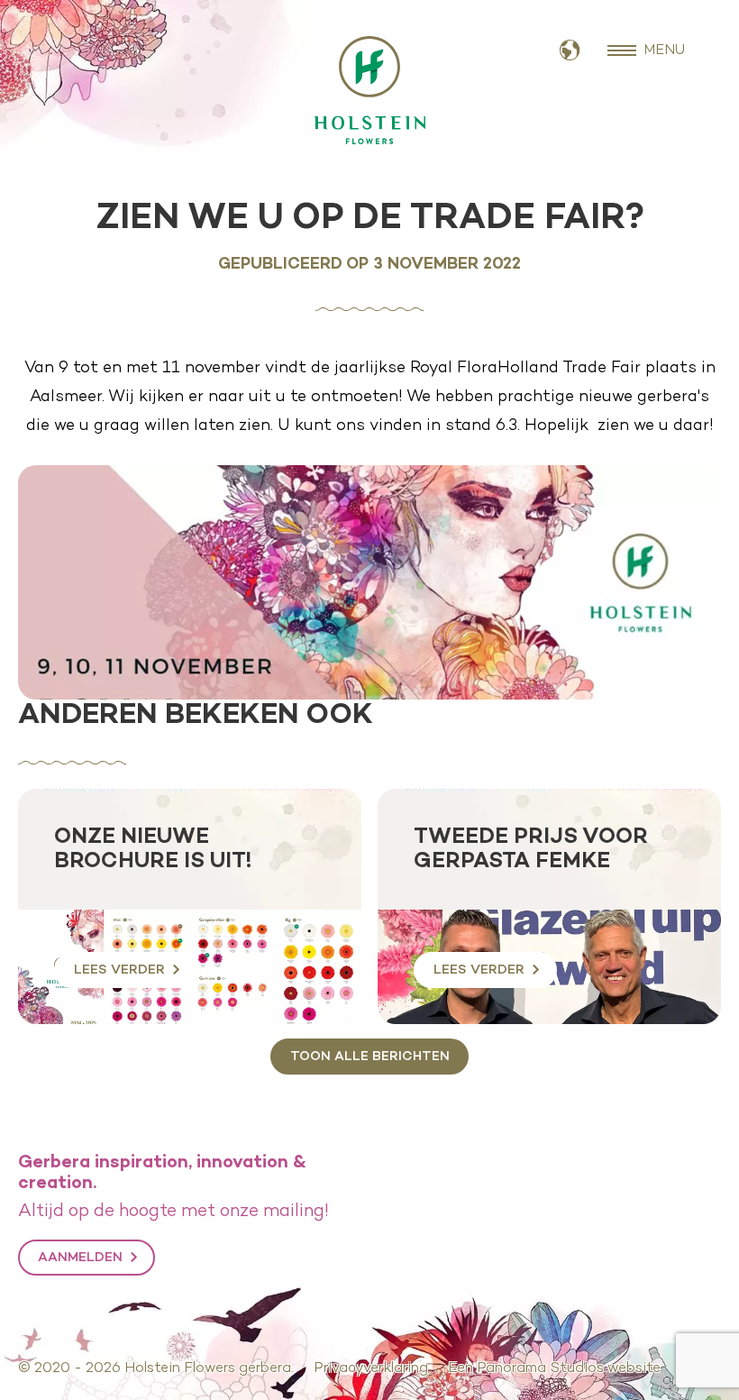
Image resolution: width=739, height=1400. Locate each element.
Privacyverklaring (371, 1368)
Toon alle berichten (370, 1057)
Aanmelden (80, 1258)
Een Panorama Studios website (554, 1368)
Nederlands (570, 51)
